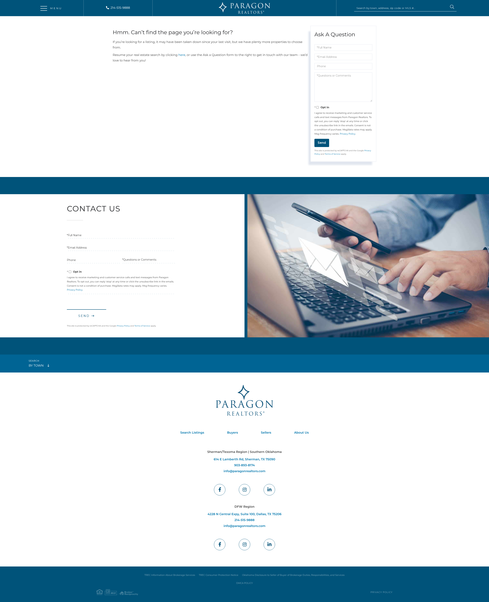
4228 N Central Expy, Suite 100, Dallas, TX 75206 (244, 514)
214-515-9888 (120, 8)
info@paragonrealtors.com (244, 471)
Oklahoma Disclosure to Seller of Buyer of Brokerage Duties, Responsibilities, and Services (293, 575)
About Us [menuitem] (301, 433)
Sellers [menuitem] (266, 433)
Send (322, 143)
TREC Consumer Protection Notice (218, 575)
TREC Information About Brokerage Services (169, 575)
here (181, 55)
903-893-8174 (244, 465)
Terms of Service (332, 154)
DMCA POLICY (244, 583)
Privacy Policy (347, 134)
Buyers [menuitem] (232, 433)
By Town (36, 366)
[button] (452, 7)
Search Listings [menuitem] (192, 433)
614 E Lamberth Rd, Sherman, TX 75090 (244, 459)
